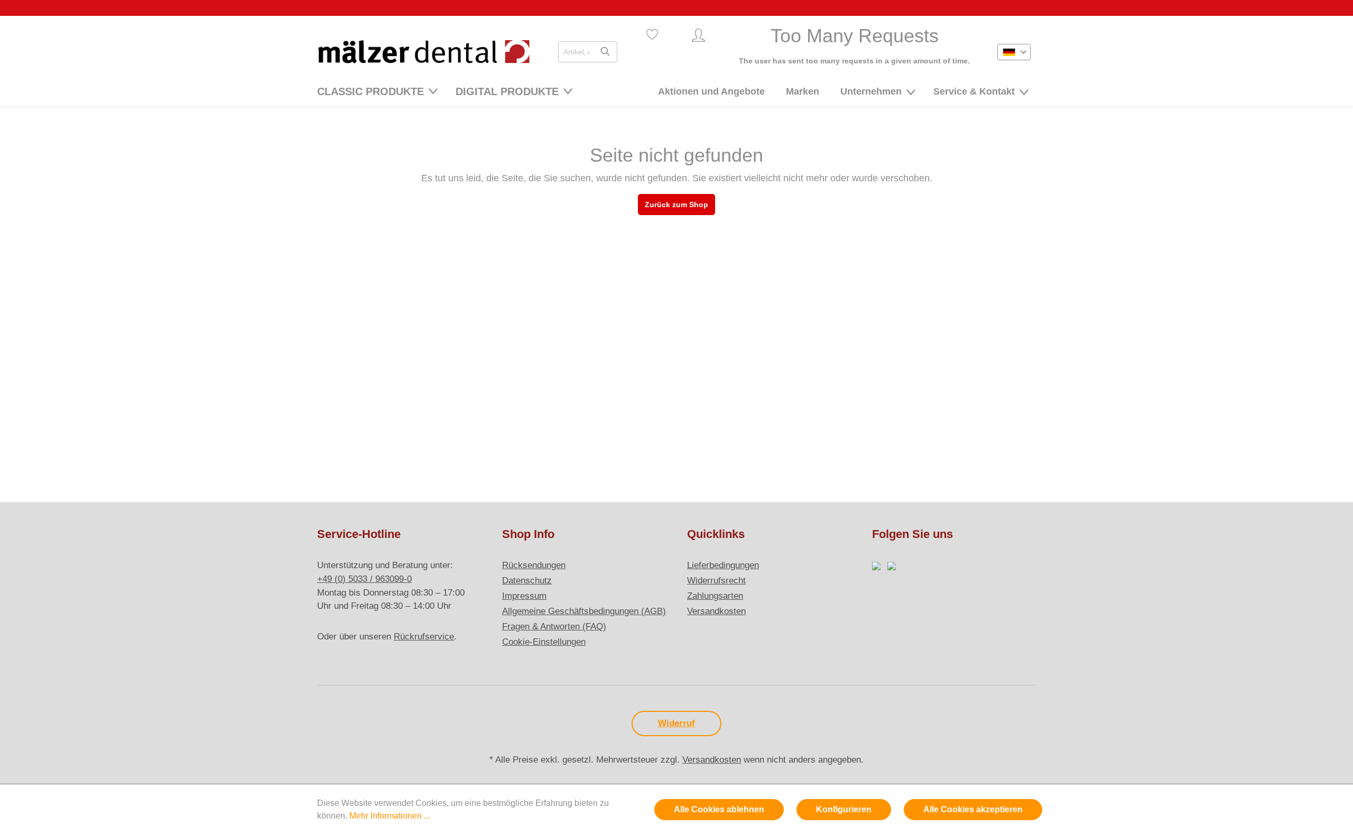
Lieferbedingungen (723, 565)
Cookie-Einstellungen (544, 642)
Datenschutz (527, 581)
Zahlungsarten (715, 596)
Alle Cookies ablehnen (719, 809)
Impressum (524, 596)
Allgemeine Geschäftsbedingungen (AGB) (584, 611)
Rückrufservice (424, 637)
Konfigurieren (844, 809)
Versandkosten (716, 611)
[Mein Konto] (698, 35)
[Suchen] (605, 52)
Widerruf (676, 723)
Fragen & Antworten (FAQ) (554, 626)
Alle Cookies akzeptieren (973, 809)
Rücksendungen (534, 565)
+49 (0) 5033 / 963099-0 (364, 579)
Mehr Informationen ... (389, 815)
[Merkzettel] (652, 34)
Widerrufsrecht (716, 581)
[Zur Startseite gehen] (424, 51)
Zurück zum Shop (676, 204)
